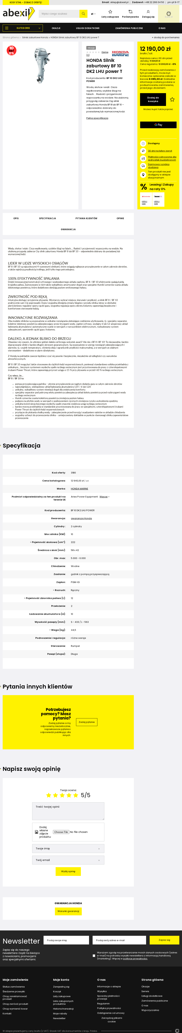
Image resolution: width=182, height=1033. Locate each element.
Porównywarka (130, 16)
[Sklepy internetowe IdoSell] (177, 1031)
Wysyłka (102, 991)
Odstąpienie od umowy (110, 1013)
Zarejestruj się (61, 986)
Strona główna (11, 37)
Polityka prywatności (109, 1008)
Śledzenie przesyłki (14, 991)
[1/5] (48, 795)
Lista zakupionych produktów (63, 1002)
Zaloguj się (148, 16)
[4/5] (68, 795)
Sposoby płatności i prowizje (108, 997)
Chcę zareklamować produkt (15, 997)
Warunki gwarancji (68, 911)
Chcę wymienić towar (15, 1008)
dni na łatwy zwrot (160, 150)
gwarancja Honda (81, 518)
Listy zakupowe (110, 16)
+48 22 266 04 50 (154, 2)
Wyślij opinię (68, 871)
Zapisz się (164, 940)
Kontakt (7, 1013)
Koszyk (57, 991)
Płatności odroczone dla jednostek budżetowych (162, 158)
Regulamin (103, 1003)
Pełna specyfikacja (97, 118)
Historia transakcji (63, 1008)
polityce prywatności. (135, 958)
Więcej (104, 496)
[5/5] (75, 795)
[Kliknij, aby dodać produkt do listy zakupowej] (172, 99)
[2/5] (55, 795)
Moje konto (61, 980)
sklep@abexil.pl (119, 2)
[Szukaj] (83, 14)
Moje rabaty (60, 1013)
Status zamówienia (14, 986)
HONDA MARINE (79, 488)
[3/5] (62, 795)
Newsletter (21, 941)
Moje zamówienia (15, 980)
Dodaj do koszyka (153, 99)
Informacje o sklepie (109, 986)
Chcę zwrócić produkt (15, 1004)
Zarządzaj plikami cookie (111, 1019)
